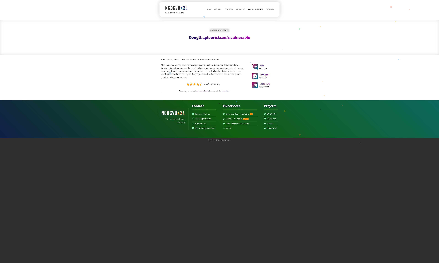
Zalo (262, 66)
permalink (225, 91)
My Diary (218, 9)
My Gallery (240, 9)
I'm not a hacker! (219, 30)
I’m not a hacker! (255, 9)
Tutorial (270, 9)
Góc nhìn (229, 9)
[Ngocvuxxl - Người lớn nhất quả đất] (176, 7)
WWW (209, 9)
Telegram (265, 84)
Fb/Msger (265, 75)
